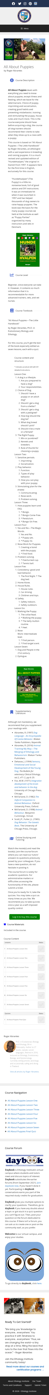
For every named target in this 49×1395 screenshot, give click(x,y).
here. (39, 1283)
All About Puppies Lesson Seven (18, 1004)
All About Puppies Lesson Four (17, 977)
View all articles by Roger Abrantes (24, 1071)
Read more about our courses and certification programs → (25, 1368)
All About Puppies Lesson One (17, 949)
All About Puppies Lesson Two (17, 958)
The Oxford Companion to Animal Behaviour (26, 800)
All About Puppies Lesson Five (17, 986)
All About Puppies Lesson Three (18, 967)
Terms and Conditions (12, 1385)
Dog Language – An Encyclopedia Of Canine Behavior (27, 735)
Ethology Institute (28, 1391)
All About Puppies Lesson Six (17, 995)
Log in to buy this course (24, 916)
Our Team (36, 1381)
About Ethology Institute (18, 1381)
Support (28, 1385)
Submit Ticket (40, 1385)
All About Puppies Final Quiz (16, 1020)
